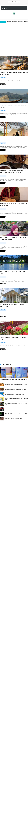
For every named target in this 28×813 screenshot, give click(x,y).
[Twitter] (11, 2)
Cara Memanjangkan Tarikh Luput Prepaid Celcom (14, 394)
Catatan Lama (25, 354)
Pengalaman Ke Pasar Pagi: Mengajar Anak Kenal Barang (14, 73)
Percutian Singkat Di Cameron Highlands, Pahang (14, 338)
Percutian (3, 77)
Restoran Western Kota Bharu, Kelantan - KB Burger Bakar (14, 204)
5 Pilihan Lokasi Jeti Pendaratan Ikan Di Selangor (13, 106)
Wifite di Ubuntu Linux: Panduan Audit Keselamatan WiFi (16, 413)
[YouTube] (17, 2)
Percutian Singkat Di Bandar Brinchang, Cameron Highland (13, 238)
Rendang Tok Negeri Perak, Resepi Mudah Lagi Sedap (15, 389)
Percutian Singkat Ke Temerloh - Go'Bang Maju (13, 272)
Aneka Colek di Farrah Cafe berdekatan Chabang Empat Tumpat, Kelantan (13, 171)
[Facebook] (9, 2)
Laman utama (3, 354)
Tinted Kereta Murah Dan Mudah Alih (12, 408)
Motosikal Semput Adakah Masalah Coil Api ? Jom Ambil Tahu (16, 404)
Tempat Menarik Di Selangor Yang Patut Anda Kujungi (13, 305)
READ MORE (3, 84)
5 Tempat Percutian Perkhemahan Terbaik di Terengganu (13, 139)
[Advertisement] (14, 38)
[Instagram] (13, 2)
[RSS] (19, 2)
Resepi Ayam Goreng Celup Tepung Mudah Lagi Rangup (16, 384)
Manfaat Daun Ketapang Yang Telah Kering (13, 418)
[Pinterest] (15, 2)
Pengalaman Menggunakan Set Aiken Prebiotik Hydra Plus (13, 379)
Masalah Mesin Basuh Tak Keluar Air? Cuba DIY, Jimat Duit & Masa (16, 399)
